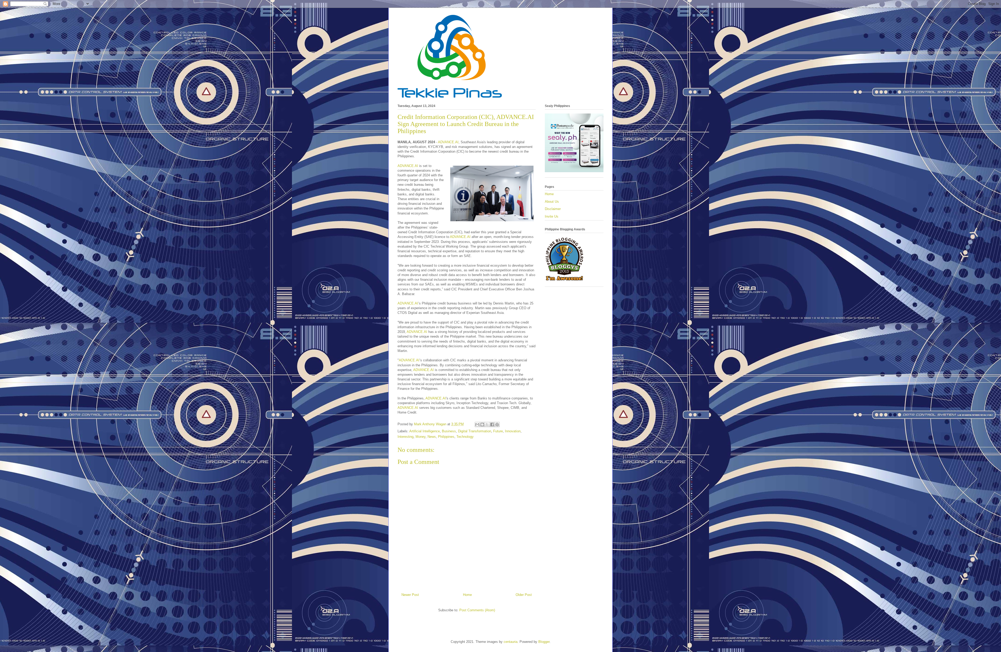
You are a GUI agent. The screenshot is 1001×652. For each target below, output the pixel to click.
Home (467, 595)
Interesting (405, 437)
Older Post (524, 595)
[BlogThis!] (482, 424)
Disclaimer (553, 209)
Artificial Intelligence (424, 431)
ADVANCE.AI (448, 142)
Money (420, 437)
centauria (510, 642)
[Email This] (477, 424)
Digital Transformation (474, 431)
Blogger (544, 642)
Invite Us (551, 216)
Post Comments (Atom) (477, 610)
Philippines (446, 437)
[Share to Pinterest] (497, 424)
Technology (465, 437)
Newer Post (410, 595)
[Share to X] (487, 424)
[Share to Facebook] (492, 424)
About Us (552, 202)
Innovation (513, 431)
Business (449, 431)
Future (498, 431)
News (432, 437)
